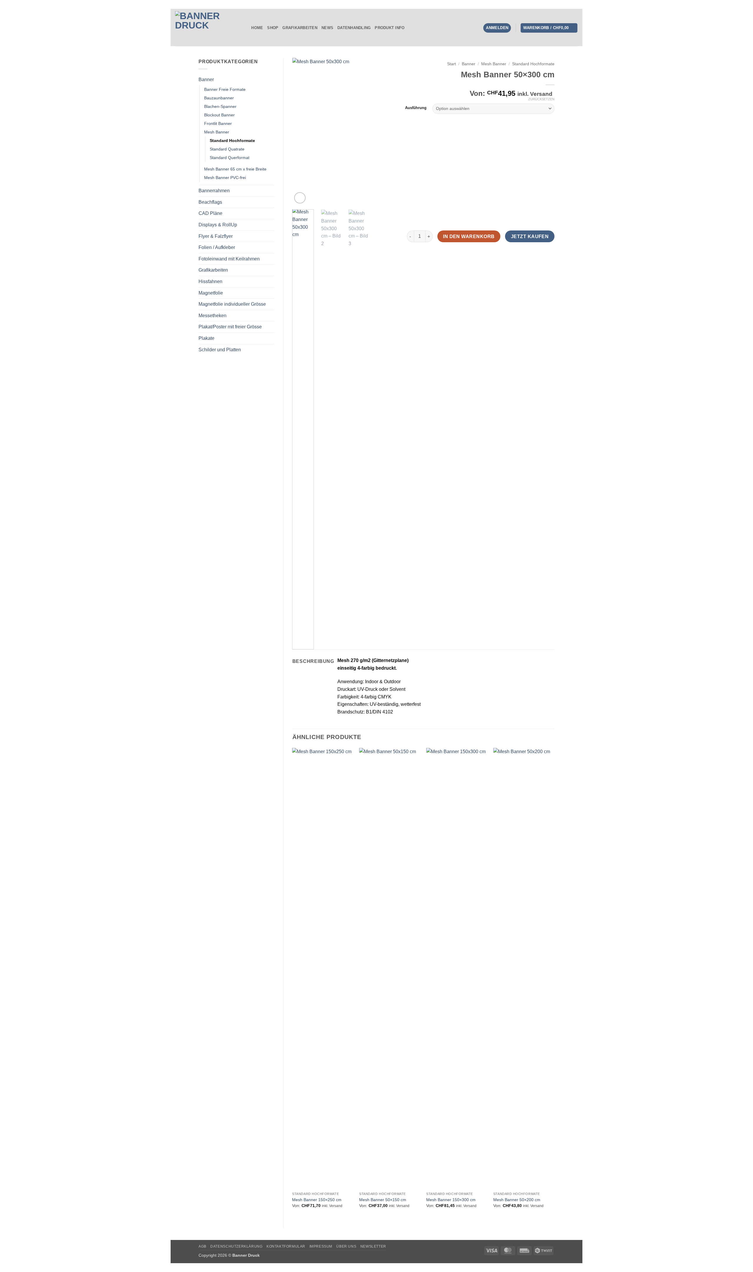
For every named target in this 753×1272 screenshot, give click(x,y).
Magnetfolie (211, 292)
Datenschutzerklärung (236, 1246)
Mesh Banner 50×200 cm (516, 1199)
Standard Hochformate (232, 140)
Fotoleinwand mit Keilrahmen (229, 258)
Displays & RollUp (218, 224)
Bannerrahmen (214, 190)
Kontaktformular (285, 1246)
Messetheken (212, 315)
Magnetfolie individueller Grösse (232, 304)
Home (257, 28)
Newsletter (373, 1246)
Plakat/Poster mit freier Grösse (230, 326)
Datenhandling (354, 28)
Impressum (321, 1246)
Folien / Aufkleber (217, 247)
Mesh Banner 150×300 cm (451, 1199)
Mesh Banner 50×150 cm (382, 1199)
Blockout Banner (219, 115)
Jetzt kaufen (530, 236)
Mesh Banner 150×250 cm (316, 1199)
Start (451, 64)
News (327, 28)
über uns (346, 1246)
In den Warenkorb (468, 236)
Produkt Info (389, 28)
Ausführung (416, 108)
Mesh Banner (216, 132)
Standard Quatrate (227, 149)
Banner (206, 79)
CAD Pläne (210, 213)
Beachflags (210, 202)
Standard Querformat (229, 157)
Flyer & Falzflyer (216, 236)
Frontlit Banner (218, 123)
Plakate (206, 338)
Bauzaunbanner (219, 98)
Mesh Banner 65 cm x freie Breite (235, 169)
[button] (549, 28)
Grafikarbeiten (299, 28)
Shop (272, 28)
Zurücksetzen (541, 99)
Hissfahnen (210, 281)
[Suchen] (245, 28)
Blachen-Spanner (220, 106)
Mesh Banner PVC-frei (225, 177)
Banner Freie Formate (225, 89)
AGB (202, 1246)
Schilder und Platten (220, 349)
